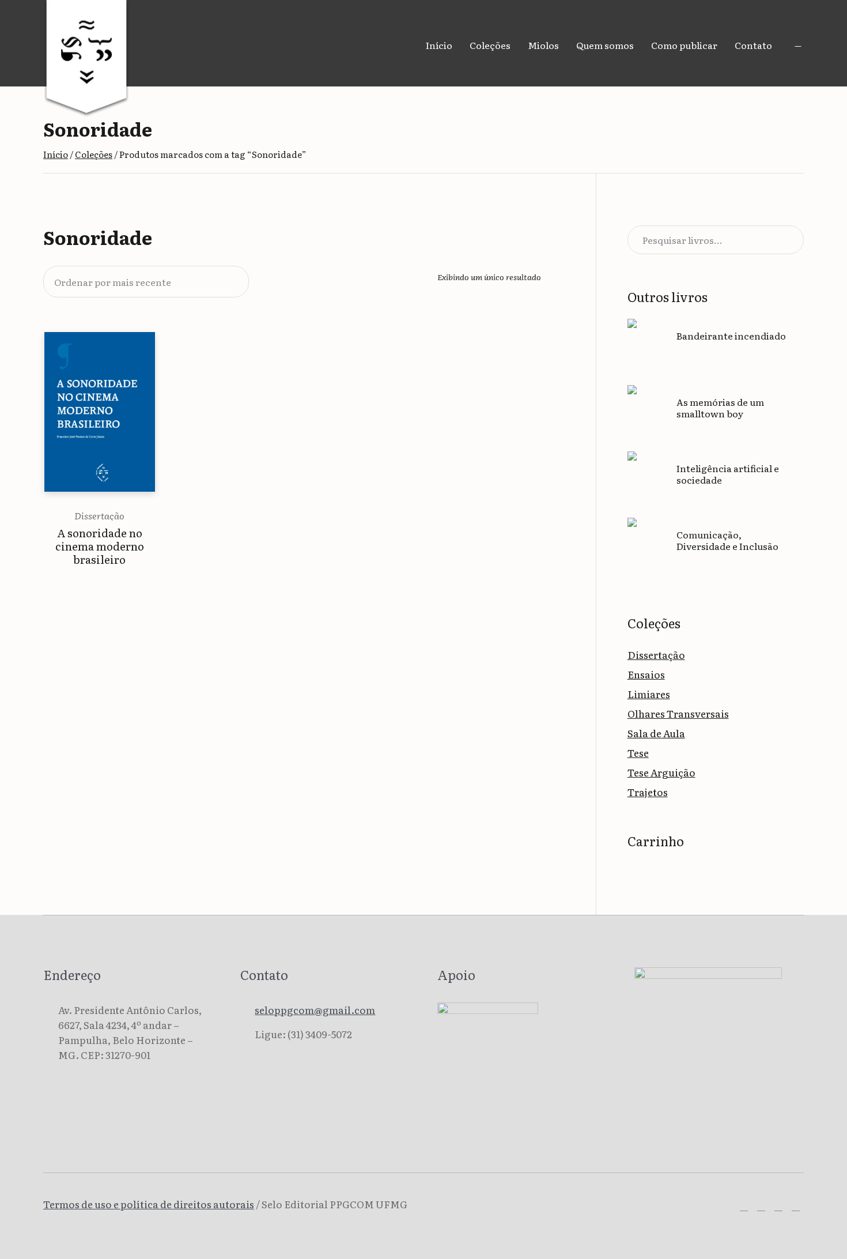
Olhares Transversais (678, 713)
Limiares (648, 694)
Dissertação (99, 515)
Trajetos (647, 792)
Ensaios (646, 674)
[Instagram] (761, 1206)
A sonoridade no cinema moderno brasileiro (99, 546)
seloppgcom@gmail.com (315, 1009)
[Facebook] (744, 1206)
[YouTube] (795, 1206)
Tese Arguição (661, 772)
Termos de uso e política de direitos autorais (148, 1204)
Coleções (93, 154)
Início (55, 154)
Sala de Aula (656, 733)
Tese (638, 752)
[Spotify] (778, 1206)
